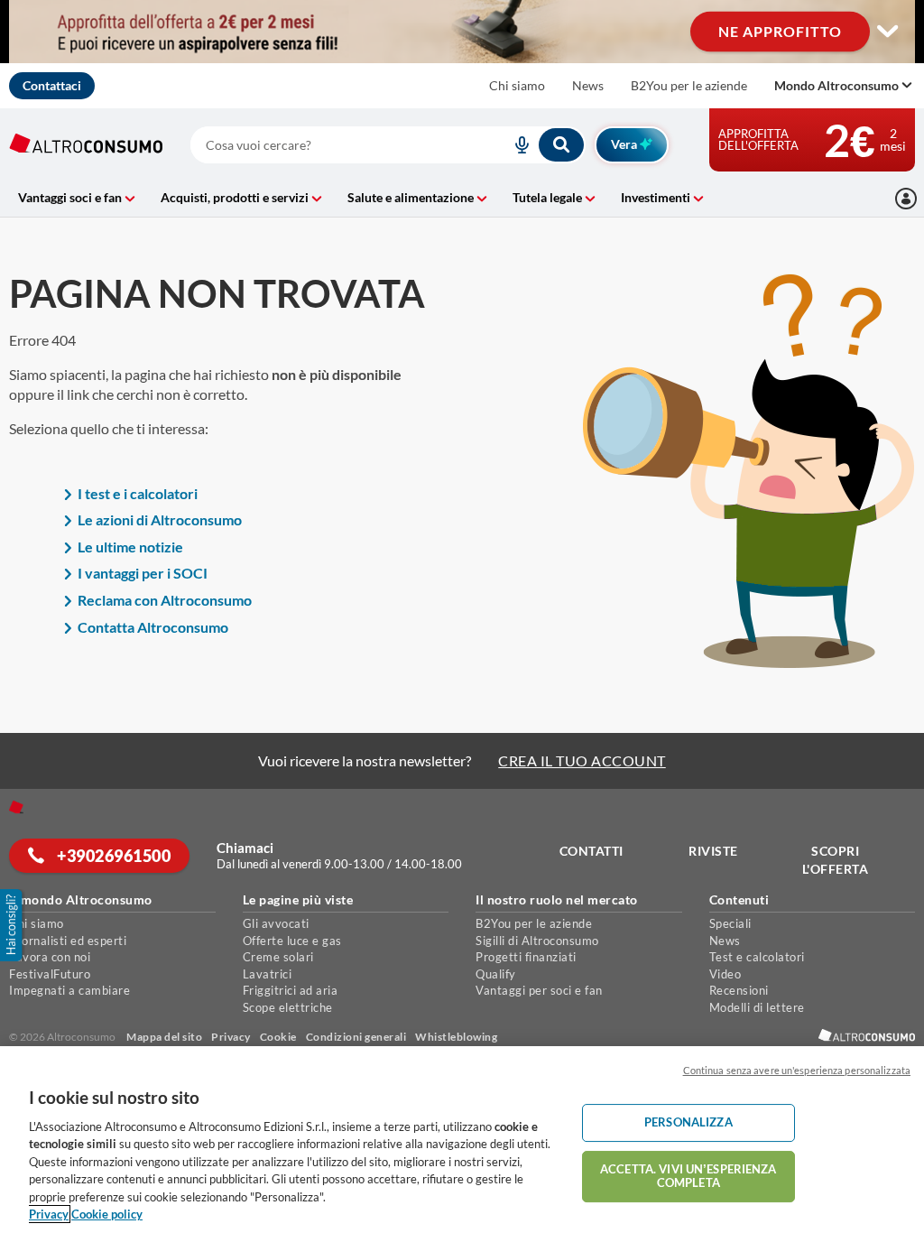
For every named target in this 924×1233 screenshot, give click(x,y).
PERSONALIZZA (688, 1122)
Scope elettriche (288, 1007)
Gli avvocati (276, 923)
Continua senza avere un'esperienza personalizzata (796, 1070)
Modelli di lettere (757, 1007)
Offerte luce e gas (292, 940)
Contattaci (52, 85)
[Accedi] (906, 199)
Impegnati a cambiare (69, 990)
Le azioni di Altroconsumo (160, 519)
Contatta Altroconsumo (153, 626)
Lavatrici (267, 974)
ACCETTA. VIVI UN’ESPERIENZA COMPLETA (688, 1176)
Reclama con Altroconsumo (165, 599)
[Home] (16, 807)
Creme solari (278, 957)
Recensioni (739, 990)
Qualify (496, 974)
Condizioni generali (356, 1036)
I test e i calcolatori (138, 493)
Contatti (591, 850)
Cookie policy (107, 1214)
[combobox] (387, 144)
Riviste (713, 850)
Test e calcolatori (757, 957)
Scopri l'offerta (835, 859)
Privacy (231, 1036)
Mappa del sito (164, 1036)
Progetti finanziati (526, 957)
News (588, 85)
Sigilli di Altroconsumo (537, 940)
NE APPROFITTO (780, 31)
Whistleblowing (456, 1036)
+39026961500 (112, 856)
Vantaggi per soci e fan (539, 990)
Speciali (730, 923)
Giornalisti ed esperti (67, 940)
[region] (462, 1139)
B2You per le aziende (689, 85)
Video (725, 974)
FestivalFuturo (49, 974)
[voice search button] (515, 145)
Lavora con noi (49, 957)
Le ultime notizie (130, 546)
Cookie (278, 1036)
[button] (12, 925)
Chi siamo (517, 85)
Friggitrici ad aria (290, 990)
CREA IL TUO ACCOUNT (582, 760)
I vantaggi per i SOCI (143, 572)
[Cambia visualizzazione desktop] (462, 31)
